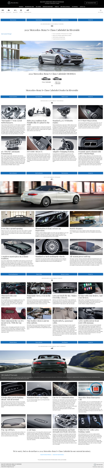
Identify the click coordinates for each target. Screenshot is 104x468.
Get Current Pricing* (6, 34)
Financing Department (48, 6)
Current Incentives (13, 96)
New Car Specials (13, 173)
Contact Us (82, 6)
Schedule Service (13, 342)
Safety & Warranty (27, 12)
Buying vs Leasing (65, 274)
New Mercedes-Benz (29, 6)
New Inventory (13, 19)
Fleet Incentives (64, 173)
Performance (8, 12)
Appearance (15, 12)
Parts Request (65, 342)
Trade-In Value (39, 274)
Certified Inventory (65, 19)
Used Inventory (39, 19)
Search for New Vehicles (45, 454)
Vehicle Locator (65, 96)
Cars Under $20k (39, 96)
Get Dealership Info (91, 3)
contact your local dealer (62, 459)
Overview (2, 12)
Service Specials (39, 342)
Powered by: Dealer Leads (98, 466)
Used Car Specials (39, 173)
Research (21, 6)
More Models (100, 12)
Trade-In (57, 6)
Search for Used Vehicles (58, 454)
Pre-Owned (38, 6)
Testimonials (75, 6)
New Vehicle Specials (65, 6)
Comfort (21, 12)
